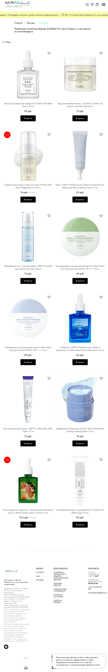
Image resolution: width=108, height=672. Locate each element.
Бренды (31, 22)
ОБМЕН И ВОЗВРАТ (58, 601)
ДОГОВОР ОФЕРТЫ (58, 584)
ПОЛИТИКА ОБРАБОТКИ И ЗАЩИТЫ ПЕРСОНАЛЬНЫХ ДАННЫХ (61, 576)
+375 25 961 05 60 (95, 588)
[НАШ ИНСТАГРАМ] (6, 648)
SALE (38, 576)
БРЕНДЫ (39, 580)
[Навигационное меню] (103, 4)
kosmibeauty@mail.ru (97, 593)
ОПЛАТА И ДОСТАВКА (58, 596)
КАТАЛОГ (40, 572)
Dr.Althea (43, 22)
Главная (18, 22)
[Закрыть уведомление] (103, 656)
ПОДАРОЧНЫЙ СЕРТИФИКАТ (60, 590)
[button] (87, 4)
